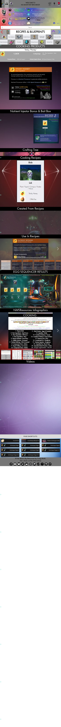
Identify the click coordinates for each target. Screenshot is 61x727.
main (19, 23)
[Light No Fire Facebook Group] (42, 464)
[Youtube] (15, 464)
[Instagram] (30, 464)
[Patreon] (34, 464)
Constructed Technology (42, 37)
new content (18, 24)
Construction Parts (57, 37)
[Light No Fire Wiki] (46, 464)
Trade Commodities (4, 42)
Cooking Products (34, 42)
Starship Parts (49, 42)
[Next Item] (58, 330)
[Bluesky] (18, 464)
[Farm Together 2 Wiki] (50, 464)
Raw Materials (11, 37)
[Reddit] (26, 464)
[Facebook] (11, 464)
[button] (30, 436)
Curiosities (19, 42)
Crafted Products (26, 37)
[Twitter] (22, 464)
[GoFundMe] (38, 464)
